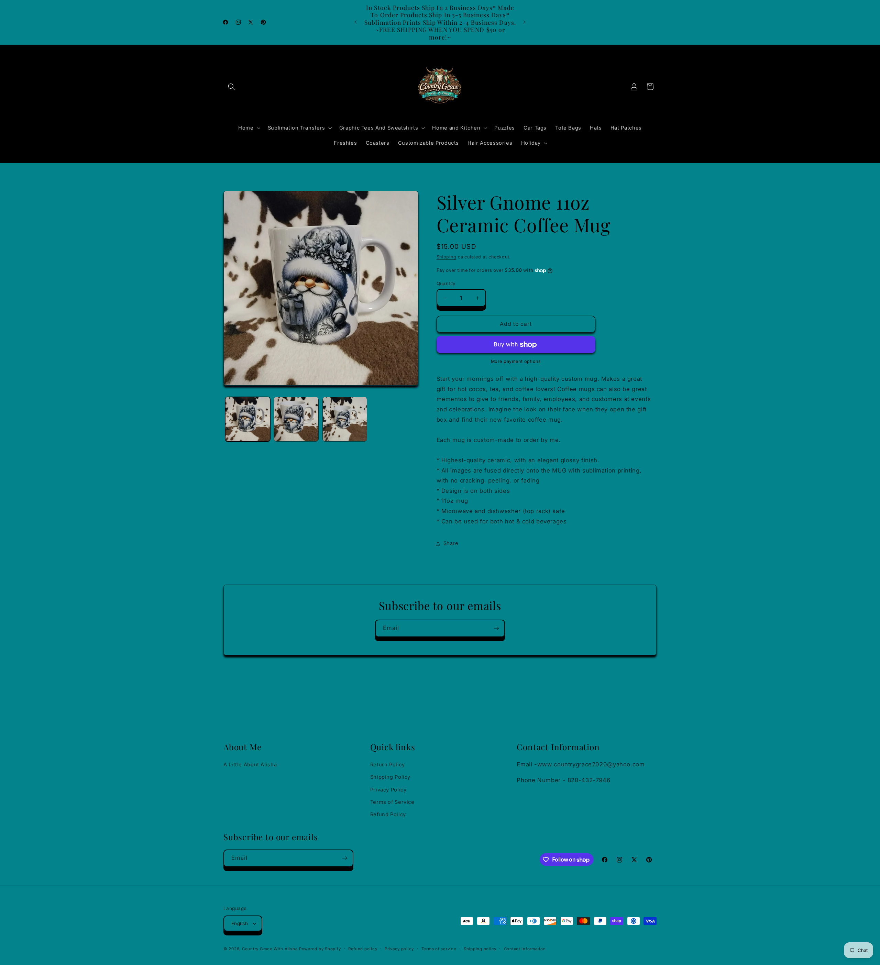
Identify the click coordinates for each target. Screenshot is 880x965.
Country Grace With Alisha (269, 948)
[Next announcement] (524, 22)
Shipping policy (480, 948)
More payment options (516, 361)
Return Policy (387, 765)
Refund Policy (388, 814)
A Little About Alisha (250, 765)
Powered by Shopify (320, 948)
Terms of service (438, 948)
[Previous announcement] (355, 22)
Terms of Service (392, 802)
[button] (231, 87)
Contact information (525, 948)
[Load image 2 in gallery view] (296, 419)
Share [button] (451, 543)
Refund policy (362, 948)
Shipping (446, 256)
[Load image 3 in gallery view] (344, 419)
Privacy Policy (388, 790)
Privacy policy (399, 948)
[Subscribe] (496, 628)
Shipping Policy (390, 777)
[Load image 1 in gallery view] (247, 419)
